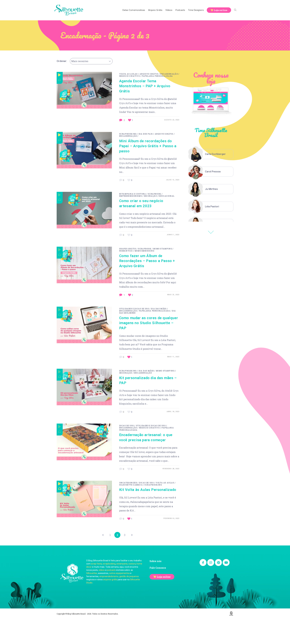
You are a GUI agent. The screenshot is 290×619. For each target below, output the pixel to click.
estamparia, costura (126, 563)
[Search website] (235, 10)
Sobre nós (155, 561)
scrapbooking (109, 563)
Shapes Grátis (127, 248)
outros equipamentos (119, 573)
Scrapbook (154, 194)
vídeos (102, 570)
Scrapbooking (128, 134)
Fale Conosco (158, 567)
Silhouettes (91, 573)
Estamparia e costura (132, 194)
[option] (210, 154)
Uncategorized (128, 482)
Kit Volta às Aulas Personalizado (147, 490)
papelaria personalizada (157, 76)
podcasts (111, 570)
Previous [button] (211, 232)
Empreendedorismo (130, 196)
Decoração (150, 196)
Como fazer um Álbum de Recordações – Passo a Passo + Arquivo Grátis (147, 261)
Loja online (164, 576)
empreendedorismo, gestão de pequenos (119, 576)
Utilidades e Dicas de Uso (134, 308)
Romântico (126, 251)
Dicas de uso (126, 425)
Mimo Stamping (162, 248)
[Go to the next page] (132, 535)
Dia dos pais (146, 134)
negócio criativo (129, 76)
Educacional (166, 196)
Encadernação (169, 74)
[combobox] (91, 61)
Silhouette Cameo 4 (131, 485)
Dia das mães (158, 308)
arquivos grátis (110, 579)
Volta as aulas (128, 74)
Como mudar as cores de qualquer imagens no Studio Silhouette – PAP (148, 323)
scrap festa (96, 563)
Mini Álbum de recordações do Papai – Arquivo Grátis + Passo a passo (147, 146)
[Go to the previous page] (103, 535)
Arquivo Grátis (149, 74)
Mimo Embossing (144, 251)
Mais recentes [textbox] (79, 61)
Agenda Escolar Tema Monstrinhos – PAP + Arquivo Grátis (144, 86)
